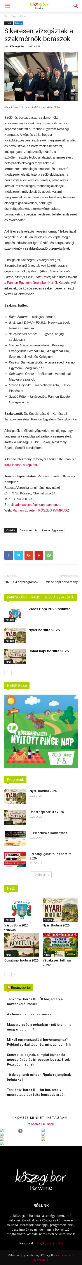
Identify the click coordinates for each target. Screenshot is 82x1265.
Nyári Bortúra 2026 (44, 630)
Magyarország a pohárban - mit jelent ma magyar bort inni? (39, 1027)
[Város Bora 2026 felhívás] (15, 614)
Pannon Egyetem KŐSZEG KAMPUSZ (41, 510)
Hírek (23, 16)
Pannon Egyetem (52, 530)
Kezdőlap (10, 16)
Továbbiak (39, 875)
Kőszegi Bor (17, 46)
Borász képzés (28, 530)
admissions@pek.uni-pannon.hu (38, 504)
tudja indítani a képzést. (21, 465)
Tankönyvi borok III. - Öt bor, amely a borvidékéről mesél (35, 1001)
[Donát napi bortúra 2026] (15, 656)
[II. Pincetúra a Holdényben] (15, 838)
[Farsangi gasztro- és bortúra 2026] (15, 859)
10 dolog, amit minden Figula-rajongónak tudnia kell (39, 1077)
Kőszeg (18, 23)
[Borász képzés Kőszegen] (41, 76)
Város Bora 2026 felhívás (49, 609)
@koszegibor (41, 1123)
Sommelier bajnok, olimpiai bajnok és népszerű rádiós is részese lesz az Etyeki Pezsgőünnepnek (39, 1059)
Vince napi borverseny (62, 582)
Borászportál (21, 988)
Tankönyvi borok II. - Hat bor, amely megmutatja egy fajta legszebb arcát (36, 1092)
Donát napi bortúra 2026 (48, 651)
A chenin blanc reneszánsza (29, 1014)
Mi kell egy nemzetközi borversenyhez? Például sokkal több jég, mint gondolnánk (39, 1042)
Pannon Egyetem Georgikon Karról (32, 282)
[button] (76, 6)
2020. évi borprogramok (21, 582)
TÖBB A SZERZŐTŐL (59, 597)
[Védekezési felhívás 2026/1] (60, 945)
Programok (15, 780)
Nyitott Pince (17, 685)
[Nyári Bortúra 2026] (15, 635)
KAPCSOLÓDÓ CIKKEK (23, 597)
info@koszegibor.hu (49, 1243)
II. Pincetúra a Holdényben (48, 833)
